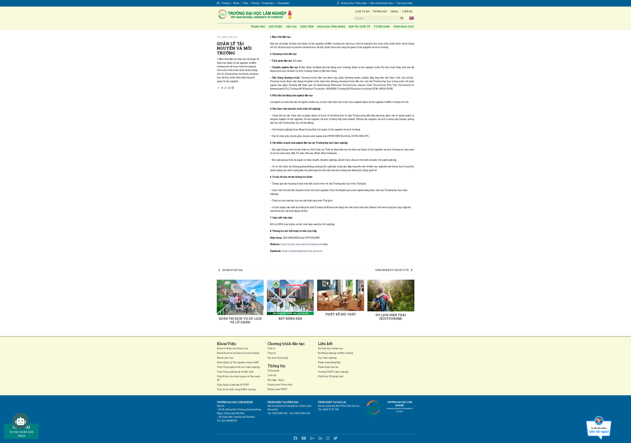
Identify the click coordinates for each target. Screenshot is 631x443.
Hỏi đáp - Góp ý (276, 379)
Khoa (236, 3)
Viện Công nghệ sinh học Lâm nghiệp (238, 366)
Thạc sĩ (272, 352)
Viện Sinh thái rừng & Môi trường (236, 389)
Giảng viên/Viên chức (280, 384)
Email (395, 11)
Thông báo (380, 11)
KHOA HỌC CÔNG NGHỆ (331, 26)
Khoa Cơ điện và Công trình (232, 348)
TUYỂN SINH (382, 26)
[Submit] (401, 18)
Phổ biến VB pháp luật (330, 376)
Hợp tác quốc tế (359, 26)
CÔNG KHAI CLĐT (403, 26)
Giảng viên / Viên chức (354, 3)
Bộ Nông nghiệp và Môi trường (335, 352)
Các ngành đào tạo (227, 36)
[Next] (414, 307)
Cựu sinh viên (404, 3)
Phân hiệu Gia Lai (328, 366)
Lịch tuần (362, 11)
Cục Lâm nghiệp (327, 357)
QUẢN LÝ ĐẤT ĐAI (232, 270)
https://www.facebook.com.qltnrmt (302, 251)
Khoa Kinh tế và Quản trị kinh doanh (238, 352)
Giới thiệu (276, 26)
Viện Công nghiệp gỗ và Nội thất (235, 371)
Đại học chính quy (278, 357)
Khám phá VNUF (277, 389)
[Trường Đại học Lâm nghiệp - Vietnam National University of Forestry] (254, 15)
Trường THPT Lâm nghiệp (333, 371)
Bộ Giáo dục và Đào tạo (330, 348)
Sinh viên (307, 26)
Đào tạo (291, 26)
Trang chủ (258, 26)
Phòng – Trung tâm (263, 3)
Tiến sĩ (271, 348)
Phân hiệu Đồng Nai (329, 362)
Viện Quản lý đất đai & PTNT (233, 384)
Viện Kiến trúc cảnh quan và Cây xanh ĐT (238, 378)
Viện (245, 3)
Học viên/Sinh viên (381, 3)
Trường (225, 3)
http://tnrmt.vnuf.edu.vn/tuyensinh (301, 244)
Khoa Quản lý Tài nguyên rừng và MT (238, 362)
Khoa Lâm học (225, 357)
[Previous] (216, 307)
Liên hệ (407, 11)
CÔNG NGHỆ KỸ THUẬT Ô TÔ (392, 270)
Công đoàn (283, 3)
